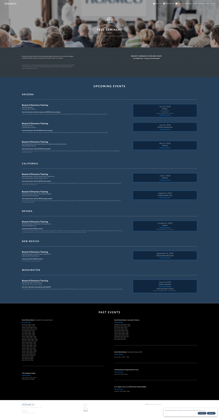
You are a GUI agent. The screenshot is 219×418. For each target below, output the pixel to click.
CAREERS (84, 405)
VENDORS (85, 407)
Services (201, 3)
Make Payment (158, 3)
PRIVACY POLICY (86, 408)
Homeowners (188, 3)
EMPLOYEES (85, 404)
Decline (211, 413)
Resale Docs (180, 3)
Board (195, 3)
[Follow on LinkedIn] (87, 411)
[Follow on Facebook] (84, 411)
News (206, 3)
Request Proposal (169, 3)
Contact (212, 3)
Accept (202, 413)
